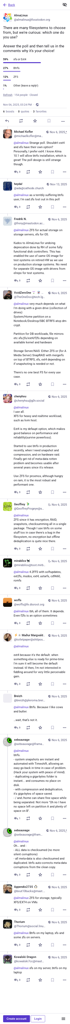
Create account (16, 1018)
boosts (8, 111)
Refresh (7, 94)
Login (38, 1018)
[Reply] (7, 120)
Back (11, 5)
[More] (63, 121)
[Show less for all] (65, 4)
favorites (39, 111)
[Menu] (63, 1018)
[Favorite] (35, 120)
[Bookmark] (49, 120)
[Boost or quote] (21, 120)
